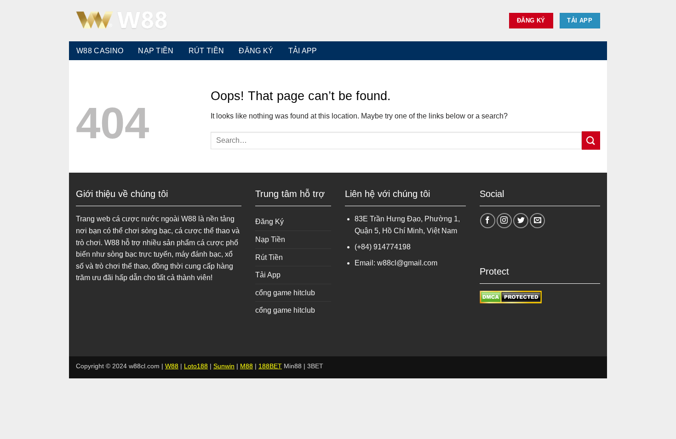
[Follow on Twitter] (520, 220)
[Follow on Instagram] (504, 220)
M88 (246, 366)
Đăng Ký (256, 51)
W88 (171, 366)
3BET (315, 366)
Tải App (302, 51)
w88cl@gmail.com (407, 263)
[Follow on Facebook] (487, 220)
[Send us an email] (537, 220)
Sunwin (224, 366)
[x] (122, 20)
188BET (270, 366)
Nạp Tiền (156, 51)
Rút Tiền (206, 51)
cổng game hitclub (285, 293)
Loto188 (196, 366)
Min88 (293, 366)
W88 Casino (99, 51)
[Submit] (591, 140)
